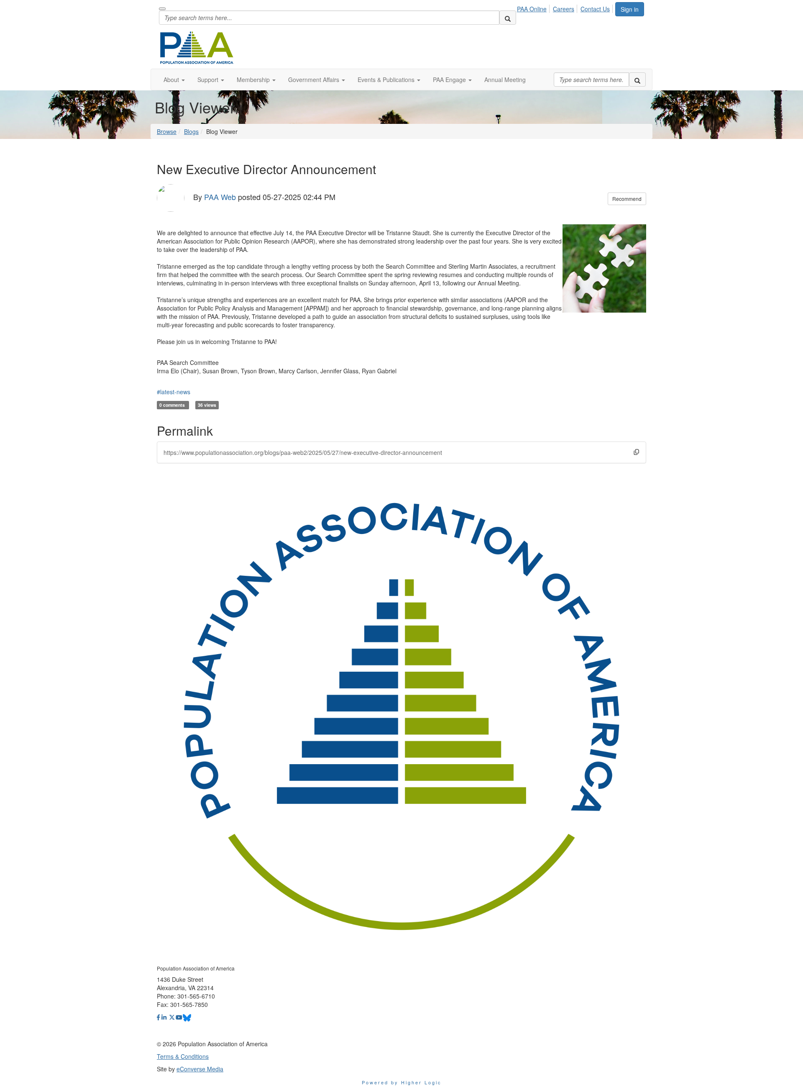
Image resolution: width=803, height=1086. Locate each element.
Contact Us (595, 9)
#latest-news (173, 392)
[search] (507, 17)
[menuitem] (534, 7)
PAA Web (220, 196)
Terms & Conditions (183, 1056)
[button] (174, 79)
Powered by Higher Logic (402, 1082)
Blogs (191, 131)
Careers (563, 9)
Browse (166, 131)
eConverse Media (199, 1069)
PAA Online (532, 9)
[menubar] (565, 7)
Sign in (630, 9)
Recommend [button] (627, 198)
